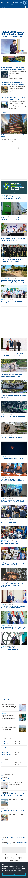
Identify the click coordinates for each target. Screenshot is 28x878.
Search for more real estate (12, 148)
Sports (3, 582)
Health (3, 195)
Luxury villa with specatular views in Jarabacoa (13, 134)
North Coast (5, 237)
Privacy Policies (14, 851)
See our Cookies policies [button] (15, 870)
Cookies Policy (22, 851)
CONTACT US (17, 848)
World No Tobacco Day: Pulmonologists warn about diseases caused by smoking (9, 706)
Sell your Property (23, 148)
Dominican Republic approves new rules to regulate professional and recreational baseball (12, 585)
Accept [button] (14, 874)
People (3, 625)
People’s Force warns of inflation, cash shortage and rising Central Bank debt (9, 716)
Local (2, 30)
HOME (4, 848)
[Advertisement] (14, 16)
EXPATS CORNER (8, 774)
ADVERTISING (10, 848)
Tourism (3, 216)
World (3, 81)
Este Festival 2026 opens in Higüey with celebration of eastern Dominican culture (12, 34)
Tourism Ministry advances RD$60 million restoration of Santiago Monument (9, 727)
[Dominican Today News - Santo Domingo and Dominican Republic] (14, 3)
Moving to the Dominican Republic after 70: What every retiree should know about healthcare (13, 795)
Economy (4, 646)
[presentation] (24, 111)
